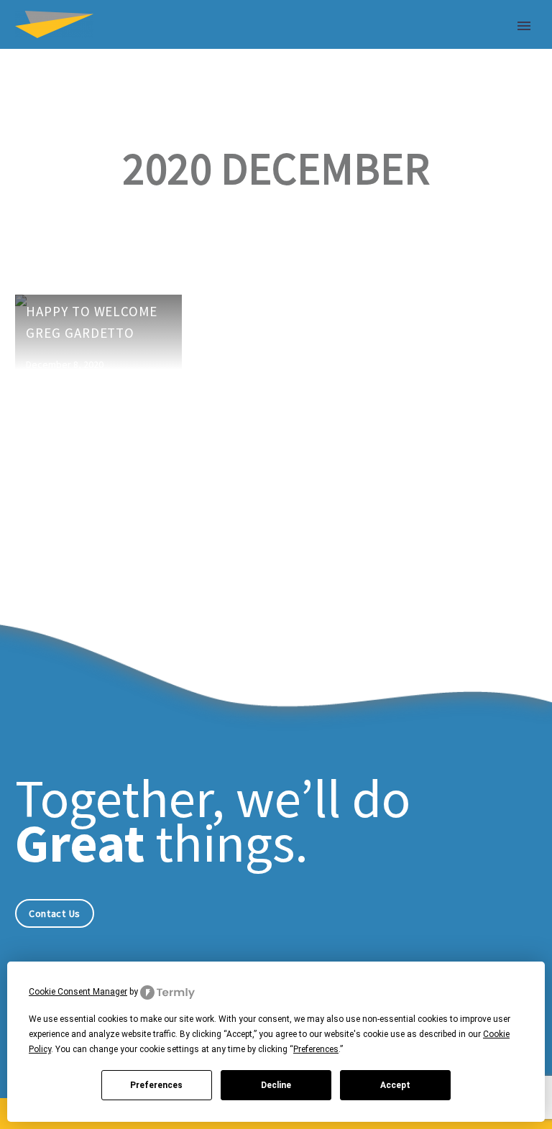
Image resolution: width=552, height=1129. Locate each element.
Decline (276, 1085)
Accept (395, 1085)
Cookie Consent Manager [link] (78, 992)
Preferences (156, 1085)
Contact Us (54, 913)
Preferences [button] (316, 1049)
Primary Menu (524, 26)
